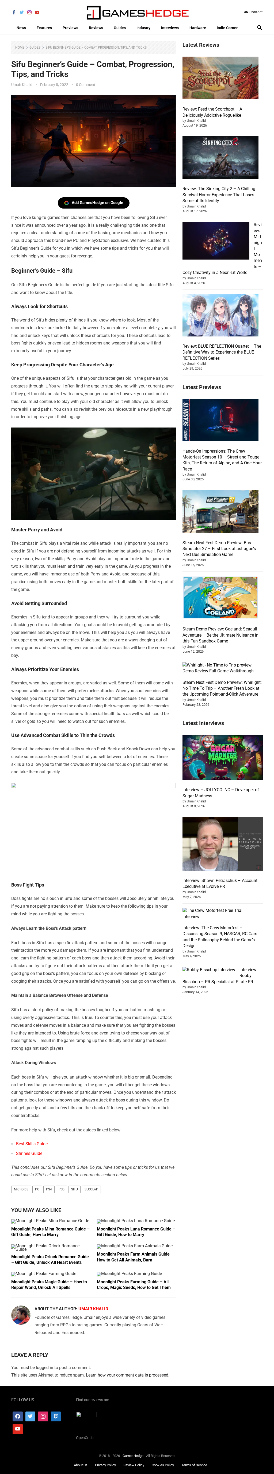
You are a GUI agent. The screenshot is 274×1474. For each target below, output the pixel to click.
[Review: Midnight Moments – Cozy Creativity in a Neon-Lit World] (215, 241)
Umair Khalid (21, 85)
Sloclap (91, 1189)
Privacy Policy (105, 1465)
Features (44, 28)
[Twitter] (30, 1416)
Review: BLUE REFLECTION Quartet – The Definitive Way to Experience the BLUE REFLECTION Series (221, 352)
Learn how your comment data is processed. (127, 1375)
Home (19, 47)
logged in (44, 1367)
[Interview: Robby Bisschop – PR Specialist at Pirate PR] (208, 970)
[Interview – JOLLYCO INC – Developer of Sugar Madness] (222, 758)
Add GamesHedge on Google (97, 202)
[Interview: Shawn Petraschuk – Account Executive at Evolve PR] (222, 845)
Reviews (96, 28)
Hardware (197, 28)
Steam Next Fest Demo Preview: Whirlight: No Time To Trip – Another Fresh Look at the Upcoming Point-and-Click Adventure (222, 688)
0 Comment (85, 85)
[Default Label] (56, 1416)
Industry (143, 28)
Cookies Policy (163, 1465)
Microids (21, 1189)
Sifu (74, 1189)
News (21, 28)
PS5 (61, 1189)
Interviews (170, 28)
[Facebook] (17, 1416)
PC (37, 1189)
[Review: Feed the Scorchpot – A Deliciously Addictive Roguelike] (220, 79)
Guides (120, 28)
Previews (70, 28)
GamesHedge (133, 1456)
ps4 (49, 1189)
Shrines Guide (29, 1153)
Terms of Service (194, 1465)
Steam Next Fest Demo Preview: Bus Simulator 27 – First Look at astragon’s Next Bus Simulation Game (219, 548)
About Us (80, 1465)
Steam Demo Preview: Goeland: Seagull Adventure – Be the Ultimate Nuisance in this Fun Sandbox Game (220, 635)
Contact (256, 12)
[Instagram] (43, 1416)
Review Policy (133, 1465)
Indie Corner (227, 28)
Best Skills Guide (32, 1143)
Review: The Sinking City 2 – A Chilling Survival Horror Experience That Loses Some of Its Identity (218, 194)
